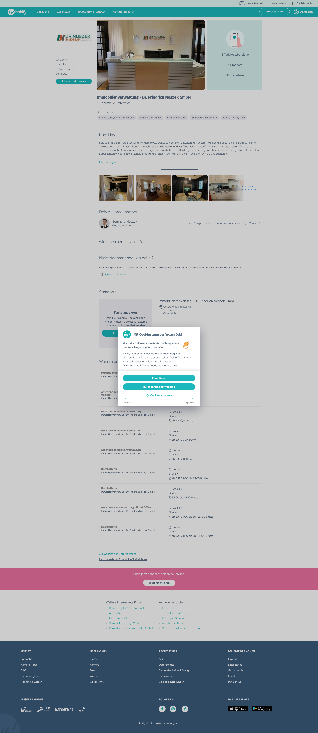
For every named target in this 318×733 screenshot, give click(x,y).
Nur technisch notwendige (159, 386)
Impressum (190, 402)
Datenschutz (128, 402)
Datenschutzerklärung (136, 365)
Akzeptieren (159, 378)
